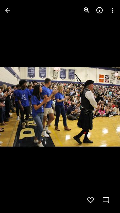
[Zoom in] (86, 10)
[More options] (112, 10)
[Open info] (99, 10)
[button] (18, 107)
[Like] (90, 200)
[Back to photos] (7, 10)
